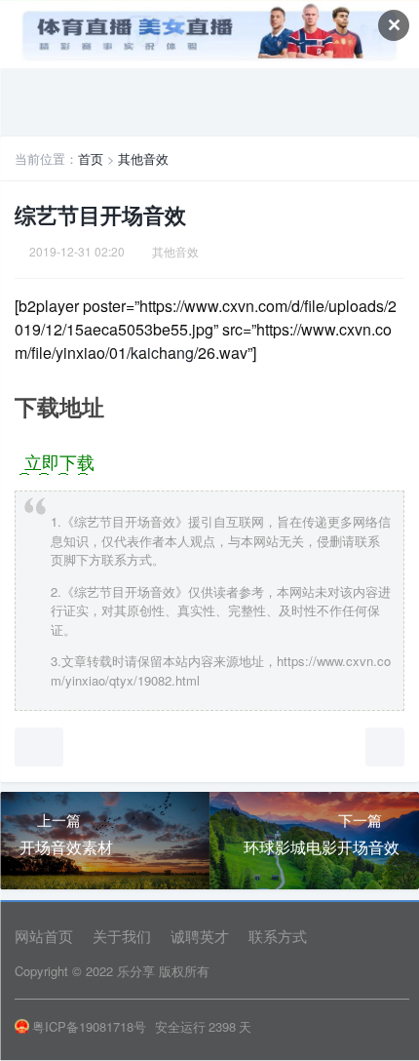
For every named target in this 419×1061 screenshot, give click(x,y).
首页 (90, 158)
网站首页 (44, 935)
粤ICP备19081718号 (89, 1026)
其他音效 (143, 158)
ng (185, 352)
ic (153, 352)
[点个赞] (39, 746)
